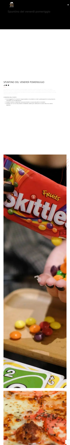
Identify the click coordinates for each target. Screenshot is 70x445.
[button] (68, 5)
